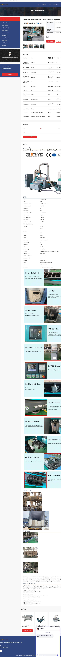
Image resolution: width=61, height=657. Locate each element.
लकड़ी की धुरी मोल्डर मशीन (6, 42)
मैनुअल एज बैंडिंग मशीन (5, 37)
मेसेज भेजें (30, 136)
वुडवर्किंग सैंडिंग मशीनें (5, 25)
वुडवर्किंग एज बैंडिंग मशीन (5, 27)
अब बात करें (10, 74)
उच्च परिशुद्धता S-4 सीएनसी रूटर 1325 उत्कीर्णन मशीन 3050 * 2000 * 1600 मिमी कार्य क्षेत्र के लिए (41, 626)
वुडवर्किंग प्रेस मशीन (5, 30)
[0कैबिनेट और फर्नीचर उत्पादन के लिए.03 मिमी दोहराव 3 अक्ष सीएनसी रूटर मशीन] (33, 32)
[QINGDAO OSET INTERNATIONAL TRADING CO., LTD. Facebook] (47, 37)
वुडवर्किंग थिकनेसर (4, 40)
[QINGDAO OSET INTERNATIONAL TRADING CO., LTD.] (4, 4)
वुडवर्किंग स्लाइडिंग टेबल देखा (6, 22)
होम (23, 13)
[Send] (58, 655)
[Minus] (58, 629)
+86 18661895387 (8, 68)
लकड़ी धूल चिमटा (4, 35)
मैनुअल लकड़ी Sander (5, 32)
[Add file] (37, 655)
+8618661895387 (9, 70)
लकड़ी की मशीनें (26, 13)
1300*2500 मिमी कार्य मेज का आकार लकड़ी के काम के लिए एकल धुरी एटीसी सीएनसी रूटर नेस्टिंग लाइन (55, 626)
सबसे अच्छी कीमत (50, 41)
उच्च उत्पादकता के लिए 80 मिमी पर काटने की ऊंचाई (27, 626)
